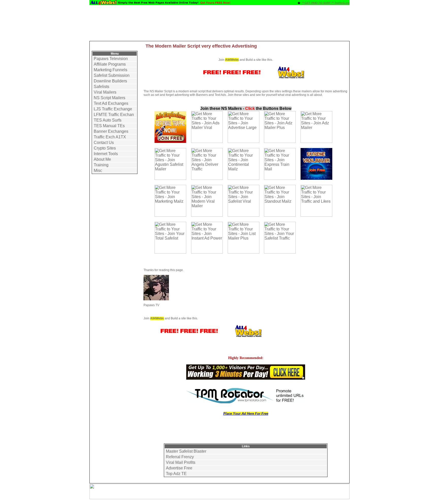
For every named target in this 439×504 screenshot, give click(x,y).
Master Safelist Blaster (186, 451)
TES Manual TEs (109, 126)
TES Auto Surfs (107, 120)
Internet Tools (106, 154)
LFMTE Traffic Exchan (114, 114)
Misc (98, 170)
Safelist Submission (112, 75)
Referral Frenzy (180, 457)
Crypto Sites (105, 148)
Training (101, 165)
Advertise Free (179, 468)
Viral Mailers (105, 92)
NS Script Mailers (109, 98)
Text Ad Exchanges (111, 103)
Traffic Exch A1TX (110, 137)
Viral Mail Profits (180, 462)
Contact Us (104, 142)
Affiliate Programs (110, 64)
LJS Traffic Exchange (113, 109)
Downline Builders (110, 81)
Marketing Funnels (110, 70)
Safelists (101, 86)
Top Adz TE (176, 473)
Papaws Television (111, 58)
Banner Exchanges (111, 131)
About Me (102, 159)
